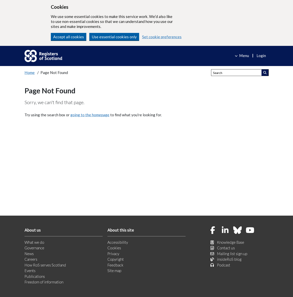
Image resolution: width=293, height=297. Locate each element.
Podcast (223, 265)
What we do (34, 242)
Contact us (226, 248)
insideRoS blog (229, 259)
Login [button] (261, 55)
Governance (34, 248)
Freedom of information (44, 282)
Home (30, 72)
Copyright (115, 259)
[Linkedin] (225, 230)
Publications (35, 276)
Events (30, 270)
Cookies (114, 248)
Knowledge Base (230, 242)
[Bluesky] (237, 230)
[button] (265, 72)
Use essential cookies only (114, 37)
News (29, 253)
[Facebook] (212, 230)
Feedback (115, 265)
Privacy (113, 253)
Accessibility (117, 242)
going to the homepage (89, 114)
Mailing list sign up (232, 253)
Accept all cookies (68, 37)
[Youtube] (250, 230)
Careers (31, 259)
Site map (114, 270)
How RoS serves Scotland (45, 265)
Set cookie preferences (162, 37)
